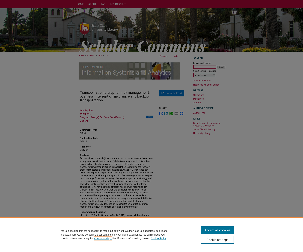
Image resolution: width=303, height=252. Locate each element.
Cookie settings (103, 238)
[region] (151, 234)
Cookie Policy (158, 238)
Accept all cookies (217, 230)
